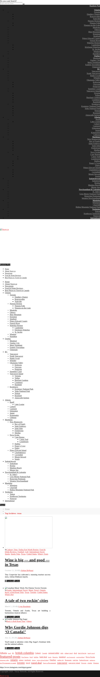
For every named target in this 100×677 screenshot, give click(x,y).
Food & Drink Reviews (13, 275)
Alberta (97, 117)
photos (34, 660)
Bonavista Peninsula (92, 196)
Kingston (96, 34)
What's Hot (9, 595)
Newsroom (8, 273)
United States (31, 554)
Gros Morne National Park (90, 194)
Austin (9, 590)
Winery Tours (43, 554)
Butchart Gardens (93, 97)
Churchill (96, 205)
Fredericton (95, 148)
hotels (49, 657)
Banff (98, 119)
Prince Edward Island (91, 168)
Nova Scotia (95, 152)
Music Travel (34, 590)
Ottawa (97, 30)
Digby (97, 165)
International (95, 218)
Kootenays (96, 104)
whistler (89, 663)
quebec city (60, 660)
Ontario (97, 10)
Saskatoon (96, 181)
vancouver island (74, 663)
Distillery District (93, 14)
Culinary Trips (12, 550)
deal (75, 653)
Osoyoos (96, 84)
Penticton (96, 87)
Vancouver (96, 71)
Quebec (97, 56)
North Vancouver (93, 73)
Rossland (96, 113)
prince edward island (43, 660)
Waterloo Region (93, 43)
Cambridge (95, 45)
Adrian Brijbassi (27, 570)
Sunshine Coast (94, 89)
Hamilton (96, 54)
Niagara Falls (95, 23)
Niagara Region (94, 21)
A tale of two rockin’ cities (26, 600)
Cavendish (96, 172)
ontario (14, 660)
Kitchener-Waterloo (92, 47)
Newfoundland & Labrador (89, 189)
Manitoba (96, 200)
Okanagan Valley (93, 80)
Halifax (97, 161)
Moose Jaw (95, 187)
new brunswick (71, 657)
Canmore (96, 126)
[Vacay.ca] (4, 229)
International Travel (36, 552)
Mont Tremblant (94, 62)
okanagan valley (4, 660)
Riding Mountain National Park (88, 207)
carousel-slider (53, 653)
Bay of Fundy (94, 141)
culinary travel (69, 653)
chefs (61, 653)
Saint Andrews (94, 143)
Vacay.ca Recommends (49, 663)
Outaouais (96, 67)
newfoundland (80, 657)
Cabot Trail (95, 157)
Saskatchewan (94, 179)
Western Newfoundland (91, 198)
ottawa (21, 660)
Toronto (97, 12)
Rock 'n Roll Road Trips (14, 592)
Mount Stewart (94, 174)
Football (21, 552)
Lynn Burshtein (24, 606)
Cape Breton (95, 154)
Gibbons (96, 135)
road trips (75, 660)
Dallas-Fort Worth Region (29, 550)
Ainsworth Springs (92, 115)
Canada (44, 653)
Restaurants (68, 660)
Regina (97, 183)
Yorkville (96, 19)
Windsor (97, 51)
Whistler (97, 78)
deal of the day (82, 653)
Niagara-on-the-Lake (92, 25)
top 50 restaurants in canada (8, 663)
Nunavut (96, 216)
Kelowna (96, 82)
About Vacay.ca (10, 271)
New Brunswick (93, 139)
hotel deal (43, 657)
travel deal (36, 662)
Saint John (96, 146)
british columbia (24, 652)
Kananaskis (95, 133)
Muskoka (96, 27)
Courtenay (96, 100)
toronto (21, 662)
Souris (97, 176)
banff (9, 653)
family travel (91, 653)
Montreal (96, 58)
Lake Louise (95, 122)
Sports (7, 554)
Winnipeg (96, 203)
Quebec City (95, 60)
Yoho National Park (92, 108)
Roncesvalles (95, 16)
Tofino (97, 95)
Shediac (97, 150)
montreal (62, 657)
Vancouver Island (93, 91)
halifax (36, 657)
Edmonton (96, 128)
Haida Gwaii (95, 76)
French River (95, 41)
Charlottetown (94, 170)
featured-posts (10, 656)
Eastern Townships (92, 65)
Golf (26, 552)
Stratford (96, 36)
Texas (23, 554)
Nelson (97, 111)
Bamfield (96, 102)
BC (98, 69)
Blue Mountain (94, 32)
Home (7, 269)
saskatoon (92, 660)
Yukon (97, 211)
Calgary (97, 124)
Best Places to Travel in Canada (16, 278)
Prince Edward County (91, 38)
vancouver (62, 662)
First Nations (25, 657)
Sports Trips (15, 554)
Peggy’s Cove (94, 163)
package (28, 660)
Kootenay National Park (90, 106)
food (31, 657)
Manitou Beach (94, 185)
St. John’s (96, 192)
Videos (29, 621)
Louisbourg (95, 159)
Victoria (97, 93)
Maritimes (96, 137)
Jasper (97, 130)
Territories (96, 209)
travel (28, 663)
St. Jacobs (96, 49)
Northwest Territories (92, 214)
